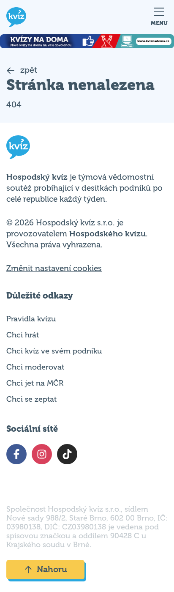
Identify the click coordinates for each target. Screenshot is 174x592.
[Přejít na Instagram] (42, 454)
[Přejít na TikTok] (67, 454)
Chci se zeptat (31, 399)
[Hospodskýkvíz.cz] (16, 17)
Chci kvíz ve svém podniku (54, 351)
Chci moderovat (35, 367)
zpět (27, 70)
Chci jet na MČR (34, 383)
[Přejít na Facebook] (16, 454)
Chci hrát (22, 335)
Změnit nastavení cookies (54, 268)
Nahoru (52, 569)
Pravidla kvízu (31, 319)
